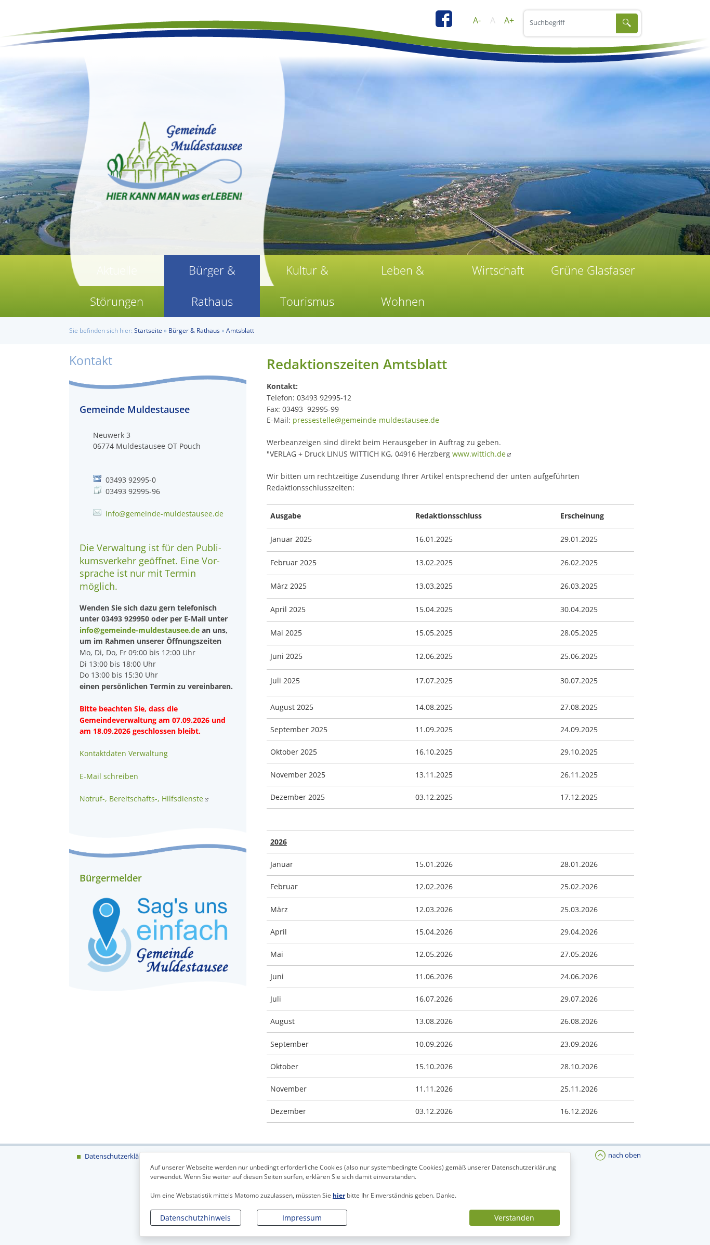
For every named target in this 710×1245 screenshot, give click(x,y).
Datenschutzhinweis (195, 1218)
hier (339, 1195)
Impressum (302, 1218)
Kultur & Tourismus (307, 286)
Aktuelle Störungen (116, 286)
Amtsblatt (240, 330)
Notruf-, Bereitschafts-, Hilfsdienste (141, 798)
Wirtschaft (498, 270)
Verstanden (514, 1218)
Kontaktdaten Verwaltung (124, 753)
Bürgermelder (111, 878)
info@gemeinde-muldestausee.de (164, 513)
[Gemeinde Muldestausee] (355, 166)
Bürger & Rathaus (212, 286)
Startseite (148, 330)
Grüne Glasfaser (593, 270)
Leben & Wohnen (403, 286)
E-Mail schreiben (109, 776)
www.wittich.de (479, 454)
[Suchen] (627, 23)
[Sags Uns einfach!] (158, 934)
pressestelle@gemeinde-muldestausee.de (366, 420)
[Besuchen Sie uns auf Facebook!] (449, 22)
